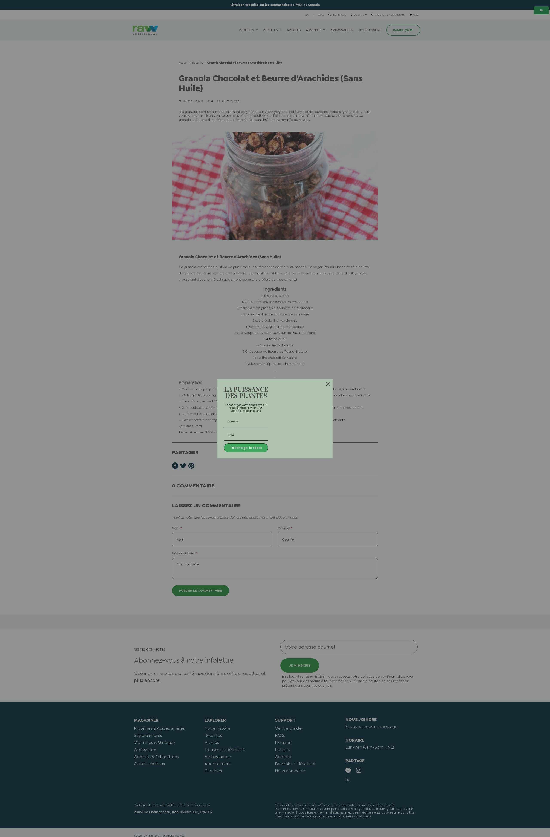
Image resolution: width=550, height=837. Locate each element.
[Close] (328, 384)
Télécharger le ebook (246, 448)
